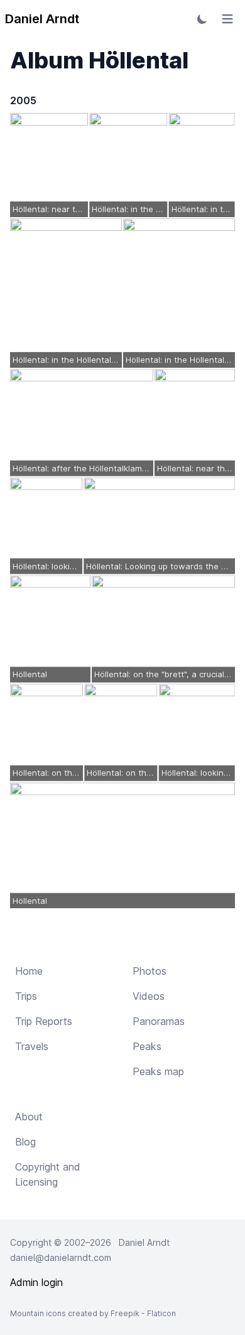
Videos (149, 996)
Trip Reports (43, 1021)
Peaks (147, 1046)
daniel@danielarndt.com (60, 1257)
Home (29, 971)
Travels (31, 1046)
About (29, 1116)
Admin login (36, 1282)
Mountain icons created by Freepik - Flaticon (93, 1313)
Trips (26, 996)
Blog (25, 1141)
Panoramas (159, 1021)
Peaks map (158, 1071)
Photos (149, 971)
